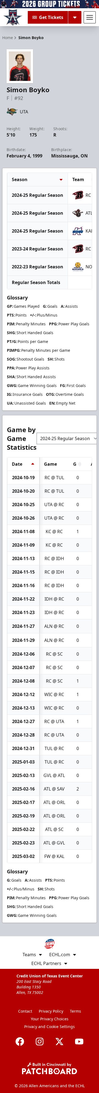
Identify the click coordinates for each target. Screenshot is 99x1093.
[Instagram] (39, 1041)
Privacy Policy (51, 1011)
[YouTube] (79, 1041)
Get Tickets (51, 17)
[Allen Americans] (13, 17)
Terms (75, 1011)
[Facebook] (20, 1041)
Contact (25, 1011)
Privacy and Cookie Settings (49, 1026)
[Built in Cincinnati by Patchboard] (49, 1068)
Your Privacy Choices (49, 1018)
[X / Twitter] (59, 1041)
